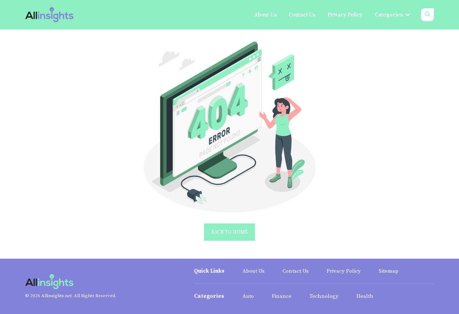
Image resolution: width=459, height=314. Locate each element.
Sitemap (388, 271)
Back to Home (229, 232)
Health (364, 296)
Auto (248, 296)
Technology (324, 296)
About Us (253, 271)
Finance (282, 296)
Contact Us (296, 271)
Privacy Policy (344, 271)
